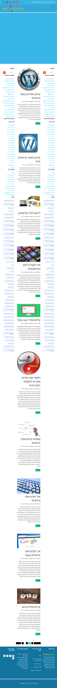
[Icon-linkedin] (4, 656)
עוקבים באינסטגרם (49, 281)
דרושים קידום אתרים (49, 214)
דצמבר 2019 (51, 152)
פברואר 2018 (51, 165)
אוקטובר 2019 (50, 154)
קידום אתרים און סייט (49, 193)
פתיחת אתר (51, 284)
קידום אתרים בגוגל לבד (49, 310)
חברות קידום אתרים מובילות (49, 234)
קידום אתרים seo (50, 300)
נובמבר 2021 (51, 141)
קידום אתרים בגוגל (49, 306)
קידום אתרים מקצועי (49, 326)
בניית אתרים (51, 177)
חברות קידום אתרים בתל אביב (49, 225)
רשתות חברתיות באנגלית (50, 350)
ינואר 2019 (51, 160)
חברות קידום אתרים (49, 217)
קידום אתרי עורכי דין (49, 337)
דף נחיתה (51, 211)
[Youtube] (17, 2)
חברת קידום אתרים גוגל (49, 254)
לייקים (52, 271)
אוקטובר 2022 (50, 134)
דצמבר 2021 (51, 138)
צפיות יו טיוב (51, 287)
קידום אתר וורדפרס (49, 290)
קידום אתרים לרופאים (49, 320)
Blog (53, 173)
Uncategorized (50, 175)
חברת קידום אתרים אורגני (49, 241)
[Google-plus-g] (7, 656)
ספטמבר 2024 (50, 129)
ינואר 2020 (51, 149)
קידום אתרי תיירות (49, 340)
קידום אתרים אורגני (49, 303)
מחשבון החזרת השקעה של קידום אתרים (22, 659)
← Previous (37, 643)
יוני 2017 (52, 167)
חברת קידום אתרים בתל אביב (49, 250)
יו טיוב (47, 262)
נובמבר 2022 (51, 132)
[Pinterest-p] (14, 2)
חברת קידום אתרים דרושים (49, 258)
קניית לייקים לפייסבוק (49, 346)
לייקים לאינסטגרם (50, 274)
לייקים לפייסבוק (50, 277)
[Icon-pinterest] (10, 656)
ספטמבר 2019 (50, 156)
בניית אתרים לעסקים (49, 200)
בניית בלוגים (51, 208)
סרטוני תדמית (51, 179)
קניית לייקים (51, 343)
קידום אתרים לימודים (49, 317)
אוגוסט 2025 (51, 125)
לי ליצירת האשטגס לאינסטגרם (22, 666)
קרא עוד (38, 123)
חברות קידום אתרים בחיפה (49, 221)
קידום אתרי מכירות (49, 329)
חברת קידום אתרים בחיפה (49, 245)
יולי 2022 (52, 136)
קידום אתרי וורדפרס (49, 188)
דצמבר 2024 (51, 127)
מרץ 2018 (52, 163)
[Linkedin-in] (7, 2)
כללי (53, 265)
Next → (18, 643)
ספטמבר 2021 (50, 145)
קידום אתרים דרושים (49, 313)
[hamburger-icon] (52, 6)
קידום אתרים (51, 190)
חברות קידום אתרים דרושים (49, 230)
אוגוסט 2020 (51, 147)
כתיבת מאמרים (50, 268)
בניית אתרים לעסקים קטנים (49, 204)
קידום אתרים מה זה (49, 323)
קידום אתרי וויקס (50, 186)
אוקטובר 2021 (51, 143)
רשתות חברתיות (50, 195)
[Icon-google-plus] (10, 2)
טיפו (53, 262)
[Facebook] (4, 2)
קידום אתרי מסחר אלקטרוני (50, 333)
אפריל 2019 (51, 158)
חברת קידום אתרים (49, 237)
